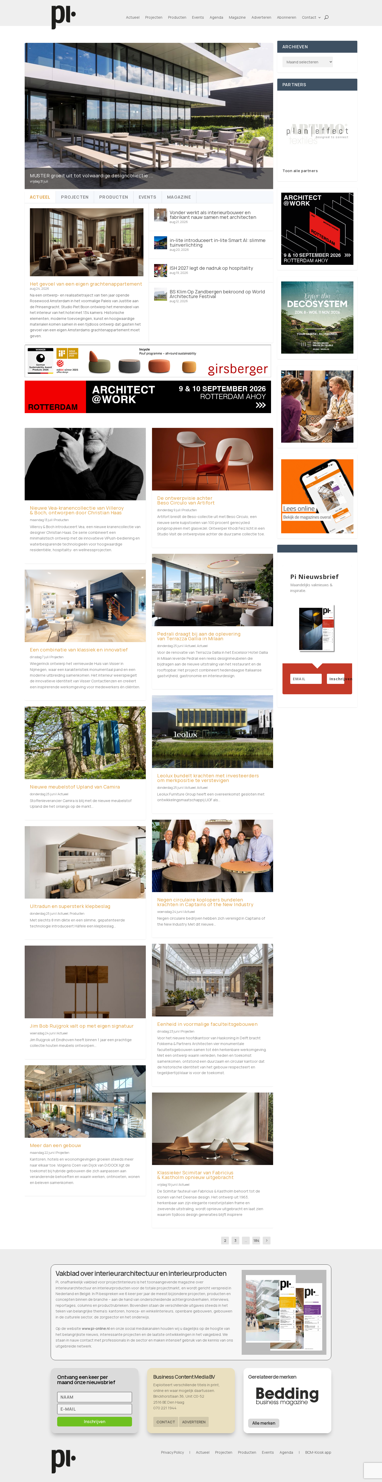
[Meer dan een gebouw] (85, 1101)
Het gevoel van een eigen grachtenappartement (86, 284)
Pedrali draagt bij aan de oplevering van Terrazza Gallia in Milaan (198, 636)
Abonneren (286, 17)
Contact (309, 17)
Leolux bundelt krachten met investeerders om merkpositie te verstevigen (208, 777)
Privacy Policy (172, 1453)
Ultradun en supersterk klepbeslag (70, 906)
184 (256, 1240)
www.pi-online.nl (96, 1328)
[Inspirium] (317, 132)
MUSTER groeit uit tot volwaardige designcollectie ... (92, 175)
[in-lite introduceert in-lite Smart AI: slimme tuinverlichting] (160, 242)
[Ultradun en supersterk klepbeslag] (85, 862)
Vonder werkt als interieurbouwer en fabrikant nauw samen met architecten (213, 214)
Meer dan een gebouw (55, 1145)
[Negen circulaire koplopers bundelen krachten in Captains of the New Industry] (212, 856)
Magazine (237, 17)
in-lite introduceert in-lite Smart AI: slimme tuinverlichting (218, 242)
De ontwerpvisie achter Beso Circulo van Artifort (186, 500)
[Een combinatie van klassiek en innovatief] (85, 606)
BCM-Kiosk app (318, 1453)
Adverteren (261, 17)
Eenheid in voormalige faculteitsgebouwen (207, 1024)
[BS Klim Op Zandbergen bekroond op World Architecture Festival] (160, 294)
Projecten (153, 17)
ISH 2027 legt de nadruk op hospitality (211, 268)
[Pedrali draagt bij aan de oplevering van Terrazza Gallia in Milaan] (212, 590)
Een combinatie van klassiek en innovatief (79, 649)
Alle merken (263, 1423)
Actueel (133, 17)
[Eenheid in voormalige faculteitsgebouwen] (212, 980)
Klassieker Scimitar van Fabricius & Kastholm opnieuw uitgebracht (195, 1174)
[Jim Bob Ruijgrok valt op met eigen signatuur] (85, 982)
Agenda (216, 17)
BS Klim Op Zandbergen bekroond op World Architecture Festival (217, 293)
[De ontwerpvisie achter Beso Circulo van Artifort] (212, 459)
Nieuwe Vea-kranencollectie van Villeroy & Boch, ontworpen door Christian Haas (77, 510)
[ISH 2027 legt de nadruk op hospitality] (160, 270)
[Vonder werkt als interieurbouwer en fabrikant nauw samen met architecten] (160, 214)
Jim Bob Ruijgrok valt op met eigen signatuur (82, 1026)
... (246, 1240)
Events (198, 17)
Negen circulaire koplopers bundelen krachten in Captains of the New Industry (205, 902)
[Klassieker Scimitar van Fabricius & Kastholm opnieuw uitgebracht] (212, 1129)
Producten (177, 17)
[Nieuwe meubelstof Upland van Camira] (85, 742)
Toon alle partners (300, 170)
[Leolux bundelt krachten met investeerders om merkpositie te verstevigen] (212, 731)
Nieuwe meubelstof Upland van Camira (75, 787)
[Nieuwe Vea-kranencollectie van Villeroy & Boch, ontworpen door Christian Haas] (85, 464)
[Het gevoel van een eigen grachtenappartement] (86, 242)
